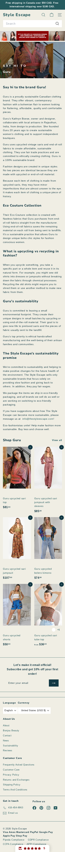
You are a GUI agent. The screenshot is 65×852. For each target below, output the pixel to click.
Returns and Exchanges (16, 779)
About (6, 725)
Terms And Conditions (15, 789)
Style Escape (17, 15)
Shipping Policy (11, 784)
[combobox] (32, 24)
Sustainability (10, 745)
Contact (7, 735)
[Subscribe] (54, 682)
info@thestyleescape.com (37, 418)
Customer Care (11, 769)
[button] (32, 848)
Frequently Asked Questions (18, 764)
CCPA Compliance (13, 844)
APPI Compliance (36, 844)
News (6, 740)
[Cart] (51, 15)
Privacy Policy (11, 774)
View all (57, 440)
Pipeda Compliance (13, 839)
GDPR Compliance (38, 839)
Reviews (7, 750)
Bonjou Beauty (11, 730)
